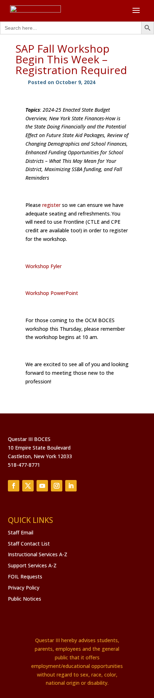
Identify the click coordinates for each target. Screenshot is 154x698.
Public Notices (24, 598)
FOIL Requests (25, 576)
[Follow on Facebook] (13, 485)
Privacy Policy (23, 587)
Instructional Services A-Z (37, 554)
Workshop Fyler (43, 266)
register (51, 205)
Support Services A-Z (32, 565)
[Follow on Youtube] (42, 485)
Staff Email (20, 532)
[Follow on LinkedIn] (71, 485)
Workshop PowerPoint (51, 293)
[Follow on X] (28, 485)
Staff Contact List (29, 543)
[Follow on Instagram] (56, 485)
